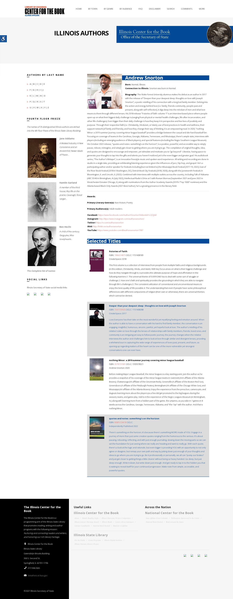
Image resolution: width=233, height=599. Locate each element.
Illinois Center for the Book (96, 513)
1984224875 (120, 255)
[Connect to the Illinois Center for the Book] (174, 32)
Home (79, 8)
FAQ (140, 8)
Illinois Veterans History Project (86, 544)
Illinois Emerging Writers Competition (116, 518)
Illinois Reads (107, 522)
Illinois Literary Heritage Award (86, 522)
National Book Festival (101, 525)
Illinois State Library (91, 535)
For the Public (79, 540)
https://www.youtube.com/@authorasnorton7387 (120, 230)
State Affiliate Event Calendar (157, 518)
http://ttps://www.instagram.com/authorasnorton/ (121, 218)
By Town (92, 8)
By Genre (108, 8)
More (202, 8)
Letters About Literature (124, 522)
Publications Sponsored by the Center (185, 518)
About (76, 518)
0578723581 (120, 364)
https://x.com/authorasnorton (110, 222)
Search (171, 8)
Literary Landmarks (82, 525)
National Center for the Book (169, 513)
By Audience (126, 8)
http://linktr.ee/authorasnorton (107, 226)
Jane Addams (66, 138)
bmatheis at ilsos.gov (37, 575)
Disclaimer (154, 8)
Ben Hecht (65, 226)
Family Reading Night (90, 518)
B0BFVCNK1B (120, 422)
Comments (186, 8)
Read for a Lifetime (120, 525)
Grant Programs (94, 540)
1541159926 (120, 309)
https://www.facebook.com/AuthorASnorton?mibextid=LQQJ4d (127, 215)
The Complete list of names (41, 270)
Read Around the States (175, 522)
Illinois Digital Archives (113, 540)
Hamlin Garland (68, 182)
